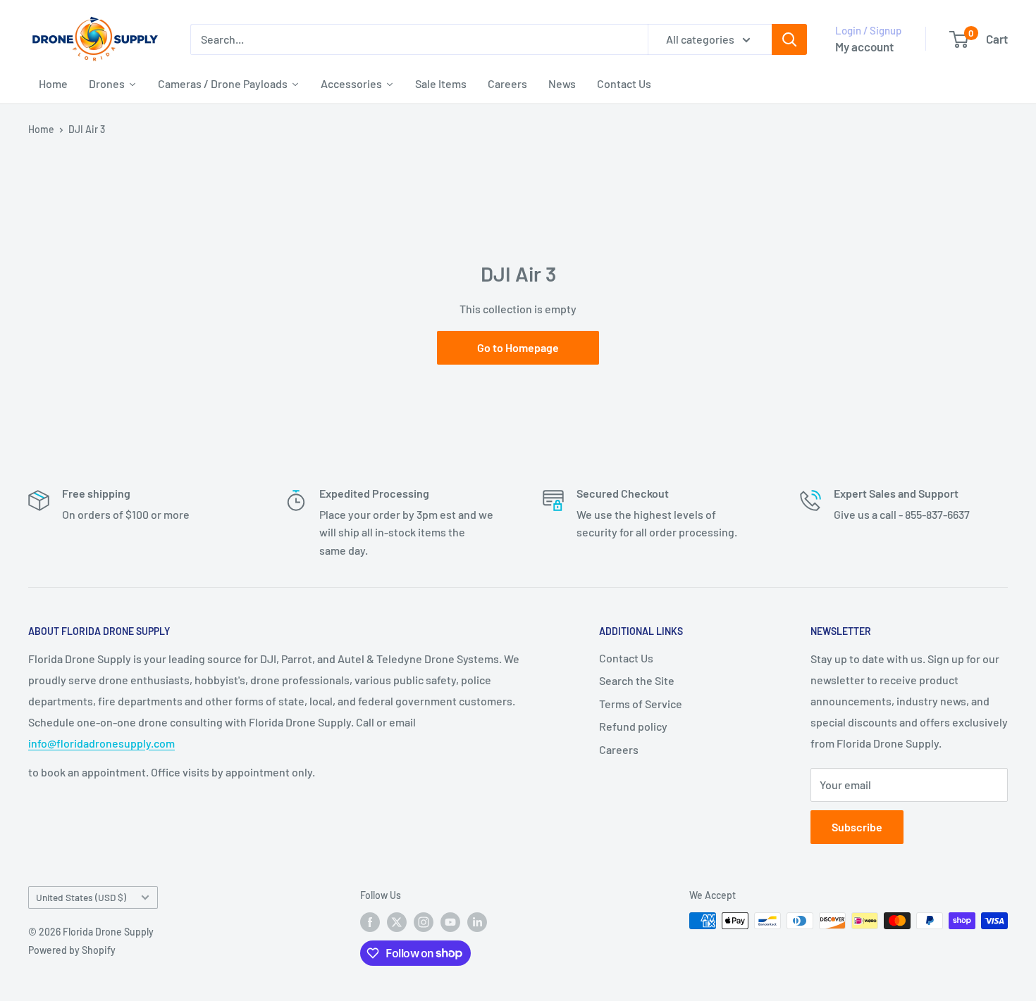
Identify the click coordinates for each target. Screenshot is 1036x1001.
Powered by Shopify (72, 950)
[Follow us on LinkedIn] (477, 922)
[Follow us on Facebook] (370, 922)
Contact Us (626, 658)
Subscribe (857, 826)
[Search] (789, 39)
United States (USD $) (81, 897)
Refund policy (633, 726)
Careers (619, 749)
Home (41, 129)
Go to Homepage (518, 347)
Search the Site (636, 680)
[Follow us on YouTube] (450, 922)
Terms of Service (640, 703)
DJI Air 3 (86, 129)
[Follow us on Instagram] (423, 922)
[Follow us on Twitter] (397, 922)
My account (864, 46)
